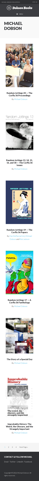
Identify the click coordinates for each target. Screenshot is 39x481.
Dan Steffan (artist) (17, 236)
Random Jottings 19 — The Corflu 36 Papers (19, 231)
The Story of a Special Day (19, 359)
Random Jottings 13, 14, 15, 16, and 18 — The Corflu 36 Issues (19, 162)
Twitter (13, 462)
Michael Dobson (20, 99)
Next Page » (23, 447)
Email (6, 462)
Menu (21, 14)
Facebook (28, 462)
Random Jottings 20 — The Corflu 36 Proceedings (19, 94)
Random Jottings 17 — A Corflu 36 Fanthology (19, 301)
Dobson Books (19, 7)
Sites (33, 2)
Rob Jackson (24, 239)
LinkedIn (20, 462)
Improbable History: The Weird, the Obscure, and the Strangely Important (19, 426)
